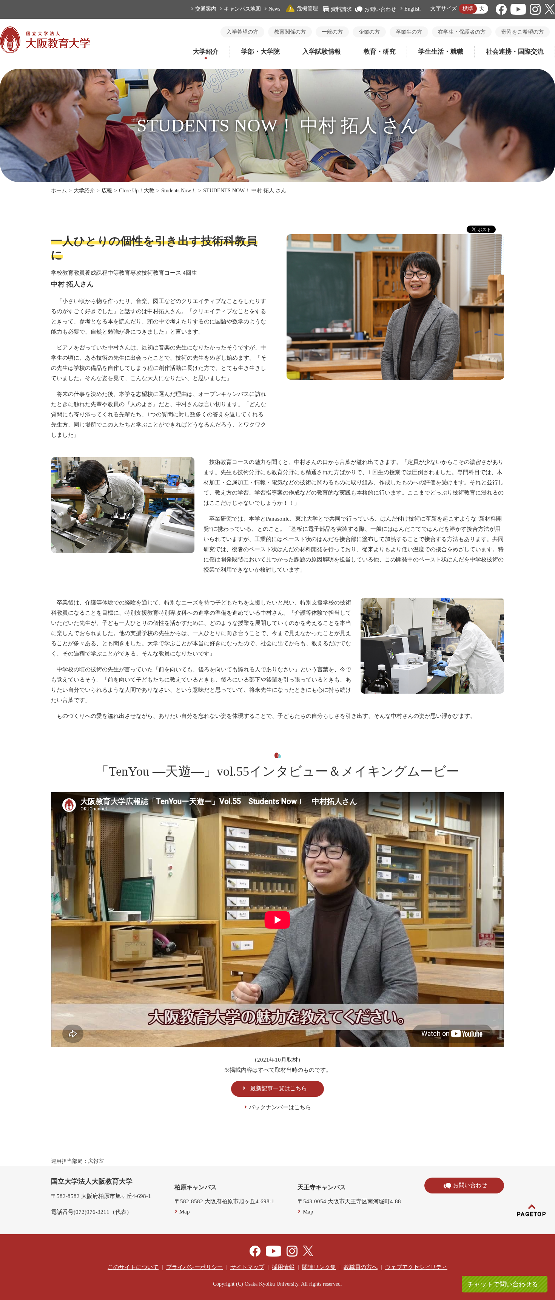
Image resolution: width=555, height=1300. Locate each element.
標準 (467, 8)
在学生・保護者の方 (462, 32)
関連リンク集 (319, 1267)
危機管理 (307, 8)
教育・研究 (380, 51)
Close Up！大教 (136, 190)
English (412, 9)
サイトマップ (247, 1267)
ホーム (59, 190)
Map (184, 1212)
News (274, 9)
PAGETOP (532, 1214)
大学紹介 (206, 51)
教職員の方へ (361, 1267)
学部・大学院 (260, 51)
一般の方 (332, 32)
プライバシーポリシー (194, 1267)
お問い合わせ (380, 9)
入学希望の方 (242, 32)
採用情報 (283, 1267)
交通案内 (205, 9)
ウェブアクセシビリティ (416, 1267)
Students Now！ (178, 190)
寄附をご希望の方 (522, 32)
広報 (107, 190)
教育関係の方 (290, 32)
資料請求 (341, 9)
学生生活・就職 (440, 51)
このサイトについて (133, 1267)
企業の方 (369, 32)
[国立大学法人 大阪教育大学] (45, 51)
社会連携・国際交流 (515, 51)
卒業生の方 (409, 32)
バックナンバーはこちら (280, 1107)
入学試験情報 (321, 51)
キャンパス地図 (242, 9)
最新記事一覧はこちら (278, 1088)
